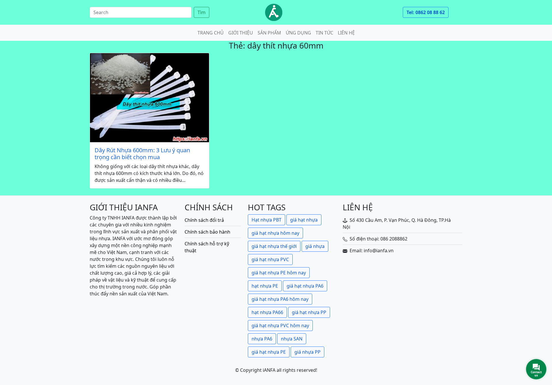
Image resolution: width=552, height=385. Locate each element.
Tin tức (324, 33)
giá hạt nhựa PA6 (305, 286)
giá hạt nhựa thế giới (274, 246)
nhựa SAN (291, 339)
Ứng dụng (298, 33)
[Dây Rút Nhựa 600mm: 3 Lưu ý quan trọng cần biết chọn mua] (149, 97)
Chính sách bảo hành (207, 232)
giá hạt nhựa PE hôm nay (279, 273)
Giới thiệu (240, 33)
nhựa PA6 (262, 339)
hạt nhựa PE (265, 286)
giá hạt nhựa (304, 220)
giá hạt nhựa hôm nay (275, 233)
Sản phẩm (269, 33)
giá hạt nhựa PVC (270, 259)
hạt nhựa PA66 (267, 312)
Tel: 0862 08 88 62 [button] (426, 12)
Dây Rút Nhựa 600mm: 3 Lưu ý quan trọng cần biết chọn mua (142, 154)
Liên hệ (346, 33)
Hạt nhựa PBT (266, 220)
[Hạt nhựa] (273, 12)
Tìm (202, 12)
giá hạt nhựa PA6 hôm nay (280, 299)
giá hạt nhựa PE (269, 352)
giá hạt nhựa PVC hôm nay (280, 325)
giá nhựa (315, 246)
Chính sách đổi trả (204, 220)
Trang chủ (211, 33)
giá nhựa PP (307, 352)
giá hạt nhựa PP (309, 312)
